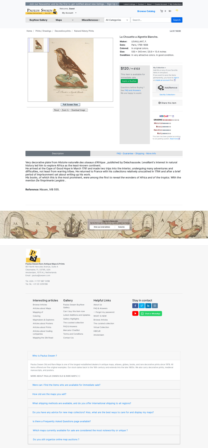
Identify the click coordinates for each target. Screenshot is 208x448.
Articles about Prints (42, 327)
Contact (141, 4)
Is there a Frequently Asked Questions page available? (62, 421)
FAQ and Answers (133, 90)
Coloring (36, 316)
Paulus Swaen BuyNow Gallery (73, 306)
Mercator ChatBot (71, 330)
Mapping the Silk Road (43, 338)
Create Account (161, 4)
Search (177, 20)
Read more (174, 139)
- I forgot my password (104, 312)
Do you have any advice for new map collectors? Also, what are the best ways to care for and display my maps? (93, 412)
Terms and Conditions (73, 334)
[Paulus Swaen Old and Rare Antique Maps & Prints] (41, 11)
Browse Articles (40, 305)
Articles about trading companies (42, 332)
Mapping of (38, 312)
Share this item (168, 103)
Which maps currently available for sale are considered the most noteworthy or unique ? (80, 430)
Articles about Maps (42, 308)
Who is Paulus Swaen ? (44, 355)
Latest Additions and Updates (76, 315)
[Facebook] (135, 305)
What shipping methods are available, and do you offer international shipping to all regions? (81, 403)
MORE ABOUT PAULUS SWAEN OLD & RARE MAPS (54, 376)
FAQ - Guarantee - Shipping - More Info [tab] (136, 153)
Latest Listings (129, 4)
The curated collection (73, 322)
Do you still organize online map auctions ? (56, 439)
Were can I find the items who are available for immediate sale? (66, 384)
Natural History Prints (84, 31)
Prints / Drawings (43, 31)
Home (29, 31)
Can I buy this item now (74, 311)
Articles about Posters (43, 323)
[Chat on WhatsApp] (150, 313)
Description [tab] (58, 153)
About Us (98, 305)
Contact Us (68, 338)
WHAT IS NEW (100, 316)
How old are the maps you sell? (49, 394)
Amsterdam (99, 335)
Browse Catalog (146, 11)
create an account (162, 80)
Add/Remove (170, 87)
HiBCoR (97, 331)
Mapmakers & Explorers (43, 320)
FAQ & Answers (70, 326)
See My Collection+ (167, 95)
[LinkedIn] (148, 305)
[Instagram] (155, 305)
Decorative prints (63, 31)
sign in (176, 78)
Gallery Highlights (71, 319)
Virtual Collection (101, 327)
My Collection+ (176, 4)
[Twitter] (142, 305)
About (149, 4)
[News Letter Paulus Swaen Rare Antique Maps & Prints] (104, 224)
